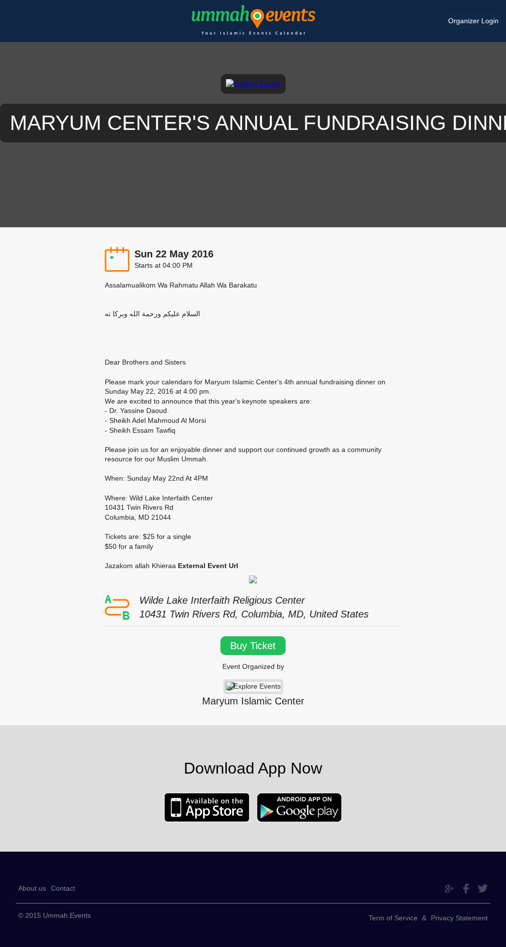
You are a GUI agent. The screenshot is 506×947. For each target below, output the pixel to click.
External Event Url (208, 566)
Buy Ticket (253, 645)
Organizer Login (473, 21)
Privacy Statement (459, 918)
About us (32, 888)
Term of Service (393, 918)
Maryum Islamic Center (253, 701)
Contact (63, 888)
